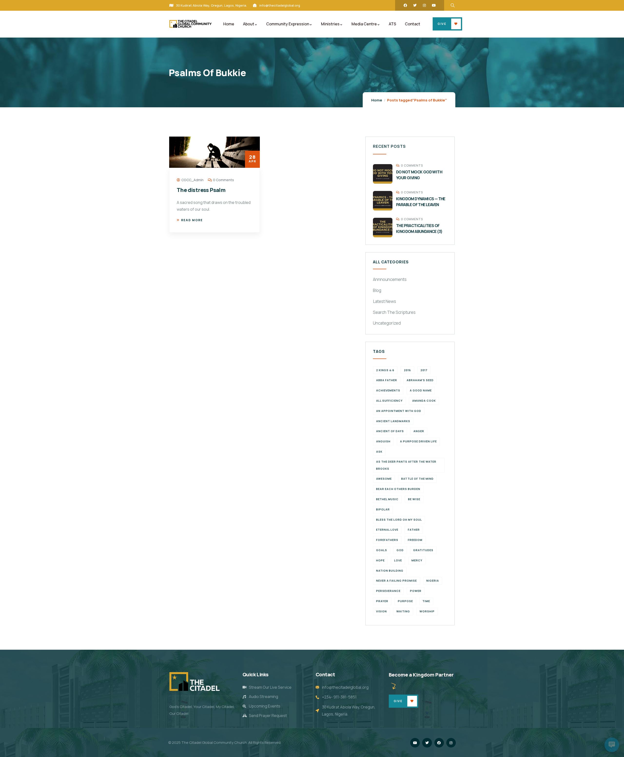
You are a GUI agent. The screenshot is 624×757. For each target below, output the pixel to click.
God (400, 550)
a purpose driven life (418, 441)
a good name (421, 390)
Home (376, 100)
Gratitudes (423, 550)
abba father (386, 380)
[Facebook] (405, 5)
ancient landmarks (393, 421)
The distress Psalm (201, 190)
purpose (405, 601)
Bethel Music (387, 499)
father (414, 529)
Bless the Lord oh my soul (399, 519)
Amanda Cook (424, 400)
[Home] (190, 24)
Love (398, 560)
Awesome (384, 478)
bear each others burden (398, 489)
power (415, 591)
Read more (192, 220)
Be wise (414, 499)
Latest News (384, 301)
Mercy (416, 560)
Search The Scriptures (394, 312)
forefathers (387, 540)
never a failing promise (396, 580)
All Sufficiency (389, 400)
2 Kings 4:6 (385, 370)
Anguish (383, 441)
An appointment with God (398, 411)
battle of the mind (417, 478)
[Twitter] (415, 5)
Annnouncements (390, 279)
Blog (377, 290)
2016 (407, 370)
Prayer (382, 601)
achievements (388, 390)
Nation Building (389, 570)
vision (381, 611)
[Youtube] (434, 5)
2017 (424, 370)
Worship (427, 611)
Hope (380, 560)
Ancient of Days (390, 431)
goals (381, 550)
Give (442, 24)
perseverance (388, 591)
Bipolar (383, 509)
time (426, 601)
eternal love (387, 529)
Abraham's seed (420, 380)
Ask (379, 451)
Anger (418, 431)
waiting (403, 611)
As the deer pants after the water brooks (406, 465)
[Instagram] (424, 5)
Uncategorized (387, 323)
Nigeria (432, 580)
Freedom (415, 540)
